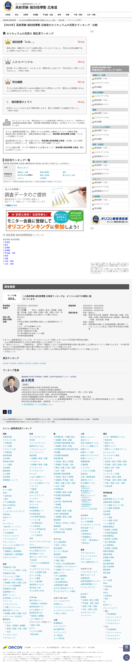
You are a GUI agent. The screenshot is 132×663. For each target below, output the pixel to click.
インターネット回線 (111, 474)
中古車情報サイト (36, 511)
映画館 (83, 597)
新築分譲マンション (11, 610)
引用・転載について (79, 647)
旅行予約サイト (35, 600)
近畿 (6, 258)
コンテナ (34, 486)
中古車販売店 (34, 514)
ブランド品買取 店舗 (37, 572)
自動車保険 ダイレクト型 (113, 499)
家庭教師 (57, 526)
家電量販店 (58, 623)
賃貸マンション (9, 595)
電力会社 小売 (35, 588)
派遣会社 (84, 474)
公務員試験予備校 (61, 585)
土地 (24, 570)
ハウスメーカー (11, 635)
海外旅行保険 (8, 461)
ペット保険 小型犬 (110, 520)
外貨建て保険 (108, 557)
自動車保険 (7, 437)
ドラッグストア (60, 626)
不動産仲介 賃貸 (9, 589)
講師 (64, 172)
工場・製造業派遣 (88, 477)
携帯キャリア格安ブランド (116, 449)
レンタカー (33, 498)
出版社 (34, 566)
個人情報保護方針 (53, 647)
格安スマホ (109, 443)
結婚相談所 (85, 578)
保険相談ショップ (10, 480)
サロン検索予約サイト (90, 562)
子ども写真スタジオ (37, 551)
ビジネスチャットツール (91, 525)
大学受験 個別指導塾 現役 (64, 443)
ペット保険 (7, 465)
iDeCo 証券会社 (9, 505)
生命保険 (6, 468)
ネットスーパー (35, 468)
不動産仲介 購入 (9, 573)
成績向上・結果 (22, 172)
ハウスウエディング (89, 572)
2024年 (6, 363)
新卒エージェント (88, 496)
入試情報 (43, 178)
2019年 (43, 363)
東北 (6, 245)
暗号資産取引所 (9, 548)
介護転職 (84, 465)
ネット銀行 (7, 508)
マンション (9, 570)
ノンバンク (16, 527)
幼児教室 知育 (59, 532)
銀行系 (7, 527)
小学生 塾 (57, 508)
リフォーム (7, 601)
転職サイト (85, 449)
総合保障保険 (108, 564)
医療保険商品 (108, 527)
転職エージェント (88, 458)
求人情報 (91, 647)
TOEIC (58, 564)
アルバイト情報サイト (90, 446)
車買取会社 (33, 508)
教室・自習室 (44, 175)
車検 (31, 538)
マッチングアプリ (88, 587)
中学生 (65, 523)
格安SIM (108, 440)
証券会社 (8, 496)
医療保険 (6, 471)
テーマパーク (86, 615)
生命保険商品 (108, 536)
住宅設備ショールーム (12, 598)
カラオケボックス (88, 612)
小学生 (72, 523)
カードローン (8, 523)
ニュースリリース (39, 647)
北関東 (7, 248)
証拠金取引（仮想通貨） (14, 554)
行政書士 (59, 567)
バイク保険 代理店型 (111, 508)
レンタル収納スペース (40, 483)
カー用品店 (58, 635)
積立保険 (106, 573)
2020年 (36, 363)
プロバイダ (107, 458)
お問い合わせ (66, 647)
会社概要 (27, 647)
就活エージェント (88, 437)
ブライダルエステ (88, 553)
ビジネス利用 (36, 631)
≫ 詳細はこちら (9, 351)
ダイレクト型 (10, 440)
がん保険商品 (108, 545)
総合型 (34, 560)
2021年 (28, 363)
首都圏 (7, 250)
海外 (38, 625)
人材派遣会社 (86, 505)
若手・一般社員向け (90, 540)
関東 (97, 600)
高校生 (58, 523)
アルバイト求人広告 (89, 509)
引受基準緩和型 (111, 533)
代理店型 (8, 443)
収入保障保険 (110, 542)
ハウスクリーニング (37, 449)
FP (56, 557)
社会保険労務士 (69, 564)
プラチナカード (113, 623)
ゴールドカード (11, 539)
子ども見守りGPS (36, 591)
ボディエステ (86, 559)
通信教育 (57, 520)
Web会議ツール (87, 528)
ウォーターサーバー (37, 437)
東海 (6, 256)
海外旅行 (43, 603)
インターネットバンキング (13, 511)
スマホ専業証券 (9, 502)
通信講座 (57, 554)
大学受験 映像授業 (61, 455)
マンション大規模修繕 (12, 586)
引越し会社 (33, 492)
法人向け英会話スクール (63, 588)
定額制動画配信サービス (39, 548)
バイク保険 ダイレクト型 (113, 505)
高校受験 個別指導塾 (62, 474)
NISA (5, 493)
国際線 (41, 616)
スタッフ (20, 178)
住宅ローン (7, 517)
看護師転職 (85, 461)
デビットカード (9, 542)
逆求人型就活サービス (90, 443)
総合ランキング (22, 167)
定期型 (115, 530)
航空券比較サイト (36, 607)
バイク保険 (7, 446)
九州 (24, 583)
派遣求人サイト (87, 480)
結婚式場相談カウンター (91, 581)
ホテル (32, 628)
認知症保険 (107, 554)
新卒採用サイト (87, 492)
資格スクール (59, 573)
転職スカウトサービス (90, 455)
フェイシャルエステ (89, 556)
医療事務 (63, 557)
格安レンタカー (35, 501)
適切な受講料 (44, 172)
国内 (33, 625)
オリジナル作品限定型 (40, 563)
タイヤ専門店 (59, 638)
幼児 (57, 545)
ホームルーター (109, 452)
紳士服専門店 (59, 629)
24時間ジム (58, 604)
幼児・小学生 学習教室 (63, 529)
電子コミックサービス (38, 557)
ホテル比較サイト (36, 610)
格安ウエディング (88, 575)
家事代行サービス (36, 446)
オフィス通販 (34, 578)
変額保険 (106, 570)
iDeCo (105, 593)
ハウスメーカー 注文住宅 (12, 616)
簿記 (62, 560)
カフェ (32, 545)
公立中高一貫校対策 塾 (63, 501)
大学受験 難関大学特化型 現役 (66, 449)
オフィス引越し (35, 575)
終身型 (107, 530)
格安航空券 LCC (36, 613)
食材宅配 (33, 455)
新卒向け (86, 543)
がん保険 (6, 474)
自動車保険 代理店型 (111, 502)
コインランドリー (36, 452)
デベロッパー (10, 638)
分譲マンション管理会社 (13, 579)
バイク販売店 (34, 526)
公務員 (58, 570)
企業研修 (84, 531)
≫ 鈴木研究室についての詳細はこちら (37, 404)
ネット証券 (7, 490)
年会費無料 (9, 533)
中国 (125, 465)
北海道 (7, 242)
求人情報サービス (88, 483)
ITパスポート (68, 570)
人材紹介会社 (86, 501)
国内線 (34, 616)
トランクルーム (35, 480)
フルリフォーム (11, 604)
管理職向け (87, 537)
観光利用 (34, 634)
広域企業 (108, 471)
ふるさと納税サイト (37, 477)
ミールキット (34, 461)
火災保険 (6, 458)
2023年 (13, 363)
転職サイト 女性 (87, 452)
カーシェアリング (36, 495)
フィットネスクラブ (62, 601)
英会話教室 (58, 548)
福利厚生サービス (36, 584)
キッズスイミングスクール (64, 610)
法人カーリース (87, 518)
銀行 (6, 499)
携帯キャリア (110, 446)
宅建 (57, 560)
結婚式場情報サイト (89, 584)
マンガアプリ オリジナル (39, 569)
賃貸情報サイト (9, 592)
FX (4, 520)
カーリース (33, 504)
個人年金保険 (108, 567)
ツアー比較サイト (36, 619)
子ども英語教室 (60, 542)
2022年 (21, 363)
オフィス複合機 (35, 581)
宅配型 (34, 489)
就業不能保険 (108, 551)
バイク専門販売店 (38, 529)
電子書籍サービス (36, 554)
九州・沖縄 (9, 264)
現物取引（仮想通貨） (14, 551)
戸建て (18, 570)
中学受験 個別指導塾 (62, 495)
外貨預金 (6, 514)
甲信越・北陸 (10, 253)
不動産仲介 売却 (9, 567)
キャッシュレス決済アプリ (13, 545)
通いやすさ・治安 (69, 175)
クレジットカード (10, 530)
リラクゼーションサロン (63, 607)
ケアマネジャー (70, 567)
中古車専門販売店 (38, 517)
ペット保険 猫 (108, 523)
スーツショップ (60, 632)
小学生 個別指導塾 (61, 514)
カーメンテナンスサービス (40, 541)
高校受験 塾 (58, 458)
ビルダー (8, 622)
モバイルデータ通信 (111, 455)
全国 (95, 609)
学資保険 (6, 477)
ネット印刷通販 (87, 522)
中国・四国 (9, 261)
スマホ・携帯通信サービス (114, 437)
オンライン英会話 (61, 551)
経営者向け (87, 534)
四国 (107, 468)
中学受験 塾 (58, 489)
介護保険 (106, 560)
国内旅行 (34, 603)
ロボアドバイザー (10, 557)
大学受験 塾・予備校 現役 (64, 437)
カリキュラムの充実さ (102, 127)
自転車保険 (7, 455)
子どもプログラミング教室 (64, 591)
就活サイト (85, 440)
